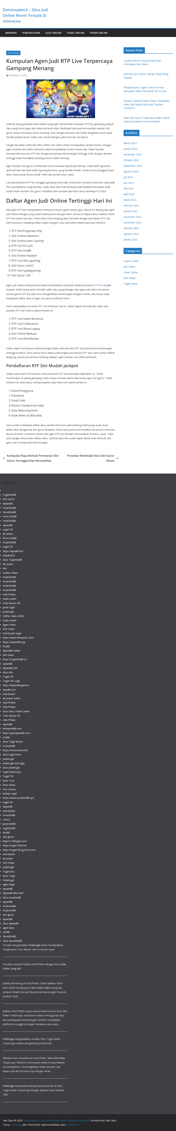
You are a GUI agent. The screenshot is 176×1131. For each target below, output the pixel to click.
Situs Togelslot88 (12, 559)
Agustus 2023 (131, 171)
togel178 (8, 529)
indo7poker (9, 694)
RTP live (98, 285)
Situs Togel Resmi (13, 741)
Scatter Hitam (10, 572)
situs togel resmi (12, 754)
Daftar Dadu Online (13, 616)
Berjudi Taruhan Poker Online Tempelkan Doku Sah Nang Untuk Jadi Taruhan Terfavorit (146, 104)
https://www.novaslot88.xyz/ (18, 797)
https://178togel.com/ (15, 841)
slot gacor (8, 836)
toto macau (9, 789)
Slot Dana (8, 655)
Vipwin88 (8, 503)
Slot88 (6, 646)
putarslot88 (9, 823)
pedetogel (8, 611)
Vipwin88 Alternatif (13, 893)
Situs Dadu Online (41, 987)
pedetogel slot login (14, 763)
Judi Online (129, 266)
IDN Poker (8, 629)
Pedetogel (8, 880)
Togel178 (8, 676)
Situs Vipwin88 (11, 923)
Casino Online (131, 261)
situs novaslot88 (12, 897)
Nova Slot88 (9, 516)
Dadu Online (9, 598)
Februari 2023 (131, 205)
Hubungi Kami (31, 32)
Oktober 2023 (131, 160)
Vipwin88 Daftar (11, 650)
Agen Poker (9, 624)
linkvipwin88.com (12, 728)
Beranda (11, 32)
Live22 (6, 819)
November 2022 (133, 222)
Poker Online (99, 32)
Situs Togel (9, 875)
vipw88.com (9, 689)
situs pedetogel (11, 767)
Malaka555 (9, 555)
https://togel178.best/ (15, 845)
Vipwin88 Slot (10, 668)
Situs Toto (8, 780)
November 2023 (133, 154)
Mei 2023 (129, 188)
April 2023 (129, 194)
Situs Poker (9, 785)
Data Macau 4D (11, 603)
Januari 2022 (130, 239)
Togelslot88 (9, 494)
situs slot (8, 672)
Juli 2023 (128, 177)
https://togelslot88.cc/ (15, 659)
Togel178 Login (11, 681)
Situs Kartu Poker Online (16, 711)
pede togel (9, 607)
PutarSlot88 (9, 507)
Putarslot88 (9, 906)
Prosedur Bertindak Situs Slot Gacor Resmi (90, 458)
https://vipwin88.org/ (14, 642)
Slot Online (53, 32)
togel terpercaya (12, 771)
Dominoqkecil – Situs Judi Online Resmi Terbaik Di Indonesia (25, 15)
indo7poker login (12, 633)
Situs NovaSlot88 (12, 940)
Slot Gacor (8, 499)
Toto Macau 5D (11, 715)
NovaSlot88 (9, 512)
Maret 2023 (130, 199)
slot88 (6, 737)
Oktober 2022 (131, 228)
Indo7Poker (9, 594)
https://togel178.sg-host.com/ (19, 850)
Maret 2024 (130, 143)
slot (5, 568)
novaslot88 (9, 746)
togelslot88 (9, 828)
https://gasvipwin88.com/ (17, 733)
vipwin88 (7, 663)
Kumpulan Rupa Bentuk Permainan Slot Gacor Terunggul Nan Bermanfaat (32, 458)
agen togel (9, 884)
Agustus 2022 (131, 233)
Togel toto (9, 871)
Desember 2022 (132, 216)
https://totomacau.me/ (15, 750)
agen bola (8, 927)
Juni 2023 (129, 182)
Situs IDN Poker (56, 1058)
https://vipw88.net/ (13, 551)
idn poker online (11, 698)
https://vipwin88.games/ (16, 685)
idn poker (8, 533)
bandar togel (10, 793)
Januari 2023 (130, 211)
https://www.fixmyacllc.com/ (18, 637)
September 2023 (133, 165)
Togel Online (75, 32)
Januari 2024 (130, 148)
